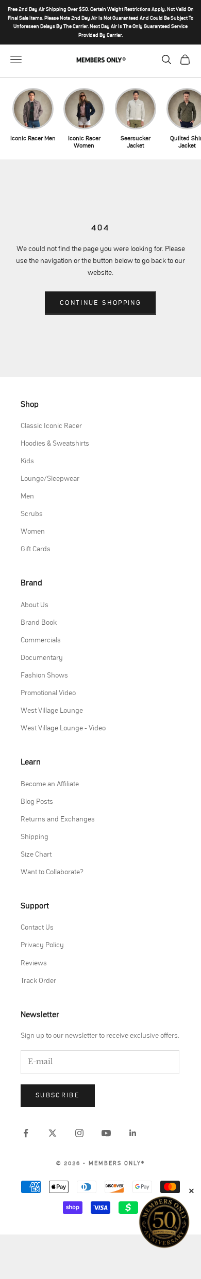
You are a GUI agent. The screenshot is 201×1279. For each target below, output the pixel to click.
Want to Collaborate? (52, 872)
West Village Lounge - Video (63, 728)
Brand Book (39, 622)
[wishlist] (147, 59)
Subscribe (58, 1095)
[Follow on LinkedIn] (133, 1133)
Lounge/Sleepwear (50, 478)
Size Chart (36, 854)
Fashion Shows (44, 675)
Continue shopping (100, 303)
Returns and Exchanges (58, 819)
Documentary (42, 657)
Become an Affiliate (50, 784)
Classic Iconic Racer (51, 426)
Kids (27, 461)
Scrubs (32, 514)
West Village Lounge (52, 710)
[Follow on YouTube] (106, 1133)
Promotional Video (48, 693)
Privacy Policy (42, 945)
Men (27, 496)
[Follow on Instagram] (79, 1133)
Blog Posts (37, 801)
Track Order (38, 980)
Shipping (34, 837)
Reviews (34, 963)
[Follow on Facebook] (26, 1133)
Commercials (41, 640)
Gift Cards (36, 549)
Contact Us (37, 927)
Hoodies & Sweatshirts (55, 443)
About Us (34, 605)
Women (33, 531)
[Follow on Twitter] (52, 1133)
